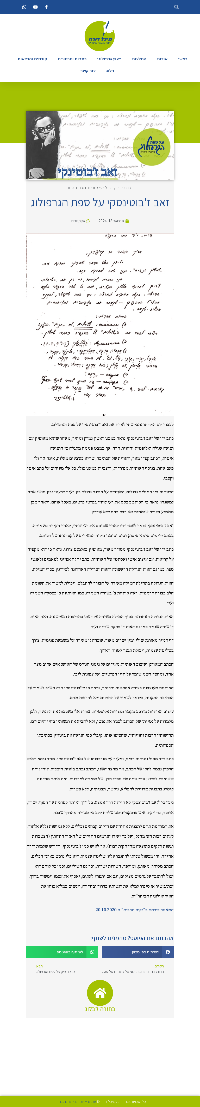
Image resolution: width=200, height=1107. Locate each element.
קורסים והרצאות (32, 59)
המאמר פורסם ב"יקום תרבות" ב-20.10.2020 (135, 910)
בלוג (110, 71)
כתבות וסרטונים (72, 59)
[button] (138, 952)
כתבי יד (124, 187)
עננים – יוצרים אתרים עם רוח (75, 1101)
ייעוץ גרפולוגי (109, 59)
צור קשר (88, 71)
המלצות (139, 59)
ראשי (183, 59)
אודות (162, 59)
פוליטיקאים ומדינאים (90, 187)
